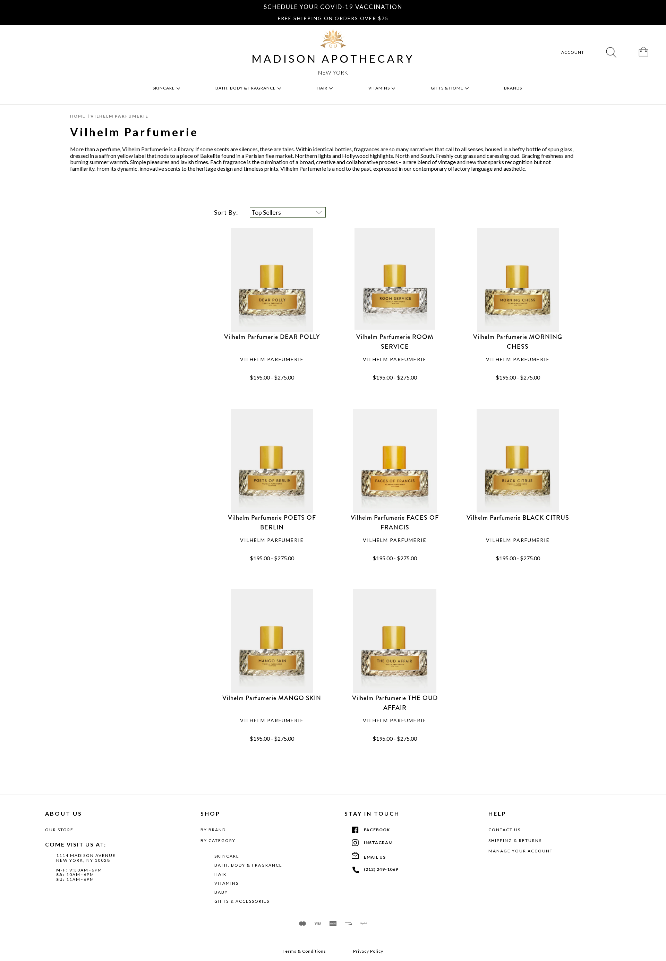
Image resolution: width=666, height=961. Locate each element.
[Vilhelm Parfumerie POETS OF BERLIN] (272, 461)
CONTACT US (504, 829)
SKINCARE (226, 856)
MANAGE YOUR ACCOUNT (520, 850)
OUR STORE (59, 829)
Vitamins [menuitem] (379, 88)
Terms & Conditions (304, 951)
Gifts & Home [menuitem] (447, 88)
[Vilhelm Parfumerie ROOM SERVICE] (395, 280)
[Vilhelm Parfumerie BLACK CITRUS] (517, 461)
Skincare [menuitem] (164, 88)
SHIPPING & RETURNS (515, 840)
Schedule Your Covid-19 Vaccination (333, 6)
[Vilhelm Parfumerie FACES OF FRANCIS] (395, 461)
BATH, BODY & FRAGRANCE (248, 865)
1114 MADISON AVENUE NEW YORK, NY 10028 (86, 858)
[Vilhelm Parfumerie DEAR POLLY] (272, 280)
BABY (221, 892)
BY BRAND (213, 829)
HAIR (220, 874)
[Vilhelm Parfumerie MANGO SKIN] (272, 641)
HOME (78, 116)
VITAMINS (226, 883)
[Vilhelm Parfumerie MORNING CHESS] (517, 280)
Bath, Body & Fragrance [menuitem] (246, 88)
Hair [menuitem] (322, 88)
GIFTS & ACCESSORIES (242, 901)
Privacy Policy (368, 951)
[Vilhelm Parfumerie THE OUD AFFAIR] (395, 641)
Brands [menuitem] (513, 88)
